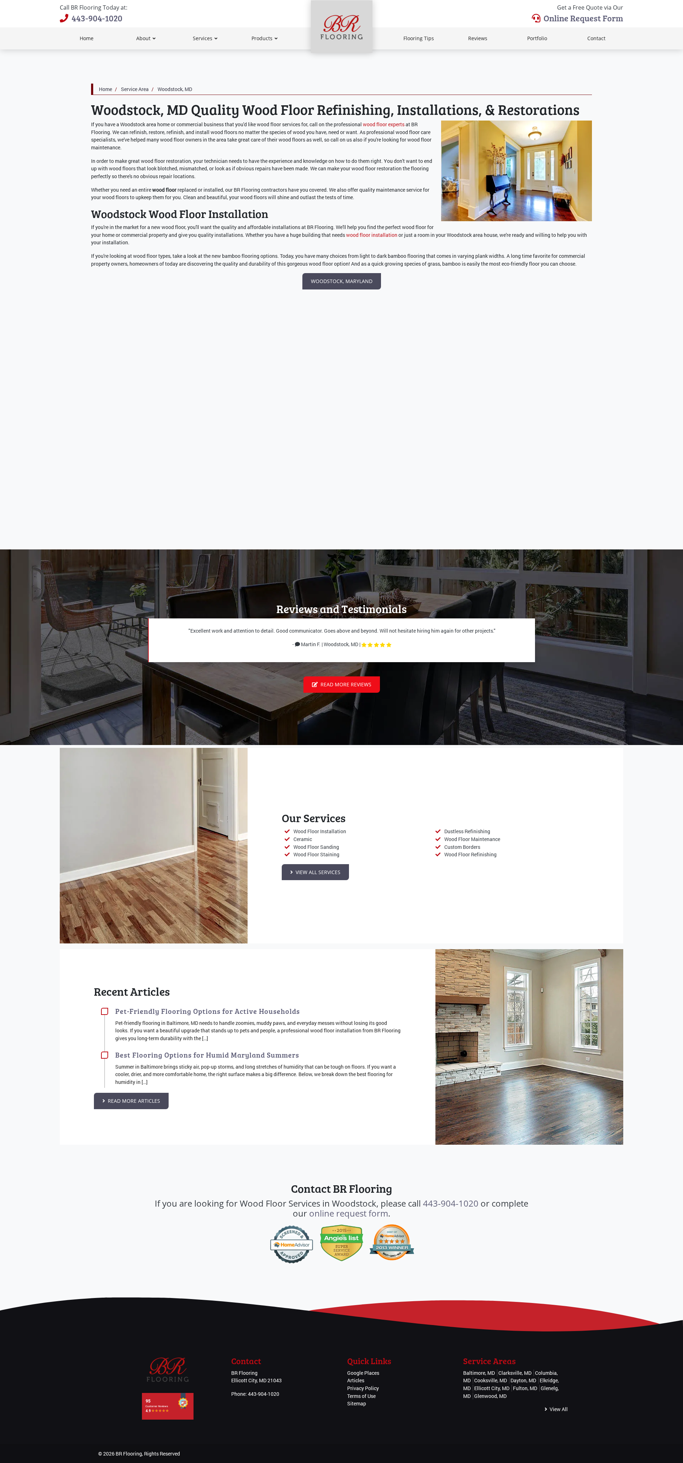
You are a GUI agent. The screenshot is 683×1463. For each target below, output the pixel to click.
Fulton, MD (525, 1388)
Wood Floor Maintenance (472, 839)
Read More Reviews (345, 684)
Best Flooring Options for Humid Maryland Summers (207, 1055)
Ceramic (302, 839)
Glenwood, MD (490, 1396)
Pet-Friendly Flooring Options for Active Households (207, 1011)
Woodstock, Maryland (341, 281)
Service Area (135, 89)
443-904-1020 (97, 18)
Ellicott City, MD (491, 1388)
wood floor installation (371, 235)
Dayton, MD (523, 1380)
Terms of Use (361, 1396)
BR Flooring (129, 1453)
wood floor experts (383, 124)
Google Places (363, 1372)
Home (105, 89)
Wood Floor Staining (316, 854)
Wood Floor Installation (319, 831)
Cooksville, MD (490, 1380)
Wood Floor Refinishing (470, 854)
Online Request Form (583, 18)
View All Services (317, 872)
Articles (355, 1380)
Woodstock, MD (175, 89)
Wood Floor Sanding (316, 847)
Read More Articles (133, 1100)
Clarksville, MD (514, 1372)
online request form (348, 1213)
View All (558, 1409)
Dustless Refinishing (467, 831)
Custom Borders (462, 847)
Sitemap (356, 1403)
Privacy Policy (363, 1388)
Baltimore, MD (479, 1372)
